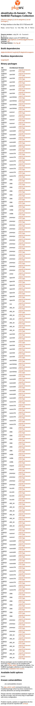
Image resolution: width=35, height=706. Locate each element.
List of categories (19, 19)
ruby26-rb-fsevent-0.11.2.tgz (25, 217)
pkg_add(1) (13, 665)
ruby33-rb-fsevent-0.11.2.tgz (25, 70)
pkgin (9, 663)
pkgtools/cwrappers (27, 52)
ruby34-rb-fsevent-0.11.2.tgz (25, 74)
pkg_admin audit (9, 687)
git (19, 43)
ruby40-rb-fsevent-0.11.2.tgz (25, 78)
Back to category (7, 19)
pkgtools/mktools (6, 52)
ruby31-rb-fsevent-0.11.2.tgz (25, 97)
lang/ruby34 (16, 52)
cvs (14, 43)
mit (8, 41)
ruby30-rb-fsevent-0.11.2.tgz (25, 221)
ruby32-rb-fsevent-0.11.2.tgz (25, 82)
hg (17, 43)
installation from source (16, 669)
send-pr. (25, 703)
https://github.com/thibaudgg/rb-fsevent (20, 39)
